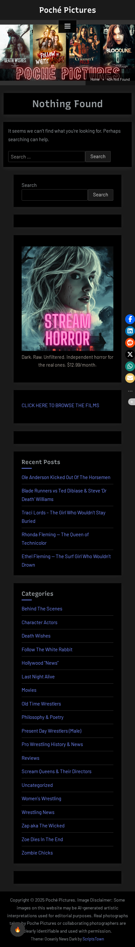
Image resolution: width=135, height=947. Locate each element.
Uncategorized (37, 785)
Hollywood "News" (40, 663)
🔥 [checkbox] (17, 929)
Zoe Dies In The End (42, 839)
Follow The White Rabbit (47, 649)
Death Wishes (36, 636)
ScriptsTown (93, 939)
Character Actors (39, 622)
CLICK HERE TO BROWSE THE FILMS (60, 405)
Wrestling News (38, 812)
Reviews (30, 758)
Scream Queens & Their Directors (56, 771)
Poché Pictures (67, 10)
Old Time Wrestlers (41, 703)
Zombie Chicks (37, 853)
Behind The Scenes (42, 608)
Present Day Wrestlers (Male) (51, 731)
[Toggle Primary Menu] (67, 26)
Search (29, 185)
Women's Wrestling (41, 798)
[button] (130, 319)
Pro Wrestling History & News (52, 744)
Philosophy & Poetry (43, 717)
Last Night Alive (38, 676)
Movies (29, 690)
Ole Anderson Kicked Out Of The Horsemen (66, 477)
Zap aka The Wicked (43, 825)
